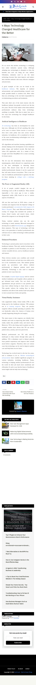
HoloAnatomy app (20, 225)
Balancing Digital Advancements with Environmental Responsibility (21, 433)
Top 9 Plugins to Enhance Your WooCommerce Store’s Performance (17, 536)
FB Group (20, 669)
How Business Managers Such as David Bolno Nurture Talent (16, 603)
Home (4, 18)
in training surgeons (13, 306)
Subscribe (18, 642)
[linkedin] (18, 1)
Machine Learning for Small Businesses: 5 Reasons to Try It (16, 527)
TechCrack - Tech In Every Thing (23, 672)
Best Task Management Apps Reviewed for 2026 (19, 425)
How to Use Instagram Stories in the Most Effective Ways (17, 561)
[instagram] (24, 1)
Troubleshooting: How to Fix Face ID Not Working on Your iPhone (17, 594)
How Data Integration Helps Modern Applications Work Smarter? (20, 12)
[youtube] (21, 1)
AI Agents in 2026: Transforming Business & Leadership (16, 569)
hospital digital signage (17, 276)
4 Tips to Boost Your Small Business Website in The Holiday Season (17, 578)
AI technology (6, 125)
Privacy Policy (11, 669)
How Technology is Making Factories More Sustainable (22, 440)
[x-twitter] (14, 1)
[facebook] (11, 1)
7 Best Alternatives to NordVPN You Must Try (17, 553)
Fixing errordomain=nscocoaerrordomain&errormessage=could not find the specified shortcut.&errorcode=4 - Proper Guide (18, 544)
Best (8, 18)
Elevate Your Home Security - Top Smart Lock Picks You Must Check (16, 586)
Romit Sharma (13, 37)
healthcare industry (8, 89)
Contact (27, 669)
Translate (16, 618)
